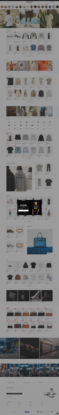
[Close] (41, 200)
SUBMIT (23, 210)
